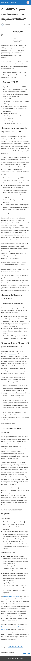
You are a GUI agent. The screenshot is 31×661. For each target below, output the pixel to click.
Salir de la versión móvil (15, 658)
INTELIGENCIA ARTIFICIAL (15, 647)
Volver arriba (26, 653)
